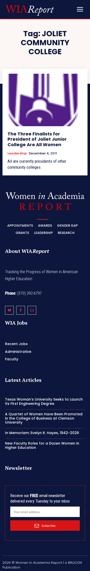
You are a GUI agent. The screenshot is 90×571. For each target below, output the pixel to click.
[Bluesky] (9, 310)
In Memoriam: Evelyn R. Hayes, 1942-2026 (42, 432)
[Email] (32, 310)
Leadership (17, 153)
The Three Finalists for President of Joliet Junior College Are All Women (37, 139)
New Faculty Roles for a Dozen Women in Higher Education (42, 445)
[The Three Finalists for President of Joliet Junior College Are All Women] (45, 100)
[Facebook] (20, 310)
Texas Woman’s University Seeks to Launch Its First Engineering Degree (44, 401)
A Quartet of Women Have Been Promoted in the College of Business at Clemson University (43, 418)
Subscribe (49, 526)
